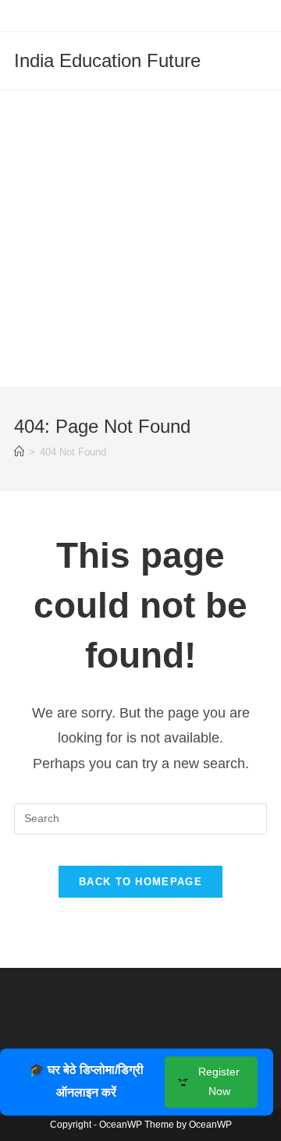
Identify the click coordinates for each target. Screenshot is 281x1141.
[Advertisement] (140, 238)
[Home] (19, 452)
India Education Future (107, 60)
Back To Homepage (140, 882)
